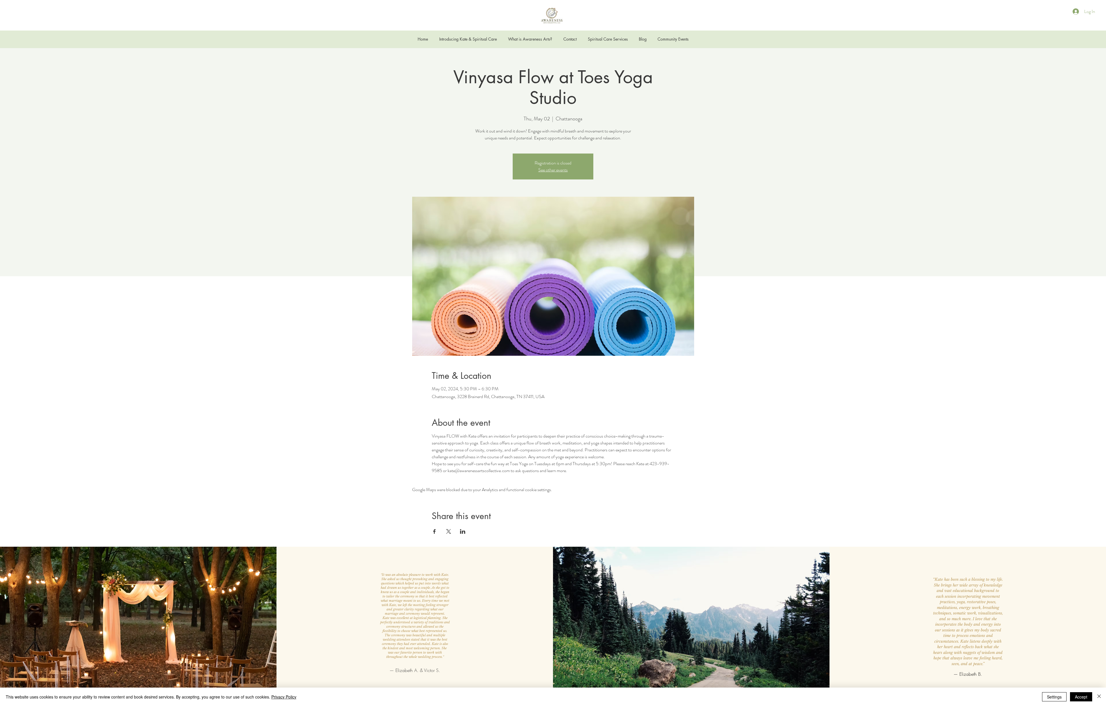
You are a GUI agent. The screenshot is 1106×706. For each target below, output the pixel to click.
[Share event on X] (448, 531)
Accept (1081, 697)
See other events (553, 169)
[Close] (1099, 696)
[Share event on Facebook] (434, 531)
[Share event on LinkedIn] (462, 531)
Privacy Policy (283, 697)
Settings (1054, 697)
